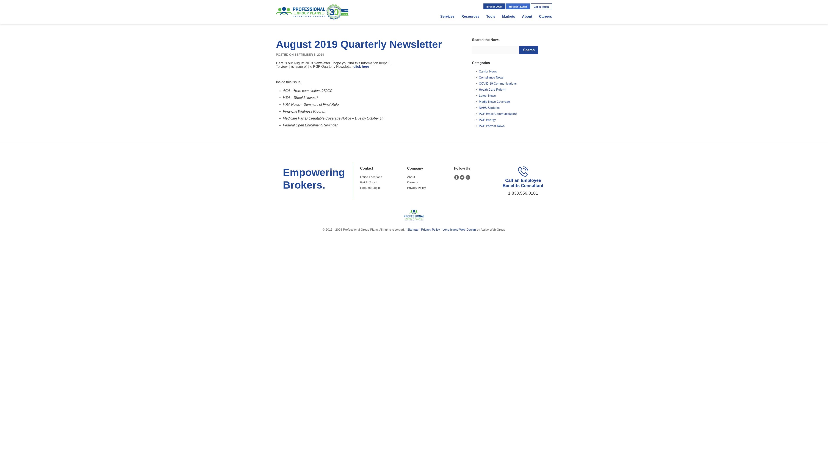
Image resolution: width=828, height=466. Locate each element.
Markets (508, 16)
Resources (470, 16)
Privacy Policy (416, 187)
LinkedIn (468, 177)
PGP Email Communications (498, 113)
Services (447, 16)
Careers (545, 16)
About (527, 16)
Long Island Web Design (459, 229)
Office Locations (371, 177)
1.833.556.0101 (523, 193)
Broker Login (494, 6)
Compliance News (491, 77)
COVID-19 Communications (498, 83)
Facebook (456, 177)
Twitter (462, 177)
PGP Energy (487, 119)
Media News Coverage (494, 101)
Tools (490, 16)
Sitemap (413, 229)
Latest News (487, 95)
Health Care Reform (492, 89)
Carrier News (488, 71)
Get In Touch (541, 6)
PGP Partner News (492, 126)
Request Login (518, 6)
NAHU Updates (489, 107)
